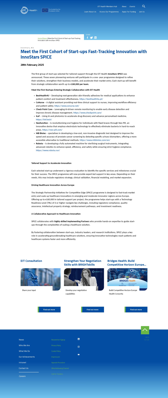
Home (40, 38)
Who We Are (24, 345)
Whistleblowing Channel (60, 368)
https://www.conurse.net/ (66, 106)
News (124, 6)
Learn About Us (90, 11)
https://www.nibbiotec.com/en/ (95, 140)
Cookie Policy (56, 351)
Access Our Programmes (109, 11)
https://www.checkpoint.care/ (87, 113)
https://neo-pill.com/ (52, 130)
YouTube (79, 354)
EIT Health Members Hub (107, 6)
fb (87, 38)
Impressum (55, 357)
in (95, 38)
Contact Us (23, 368)
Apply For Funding (129, 11)
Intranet (22, 362)
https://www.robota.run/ (48, 150)
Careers (22, 376)
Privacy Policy (56, 345)
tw (91, 38)
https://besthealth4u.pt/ (91, 99)
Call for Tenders (57, 374)
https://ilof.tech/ (44, 120)
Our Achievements (27, 356)
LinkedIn (79, 339)
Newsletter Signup (58, 339)
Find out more (49, 309)
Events (132, 6)
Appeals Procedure (58, 362)
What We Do (24, 351)
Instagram (79, 347)
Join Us (142, 11)
